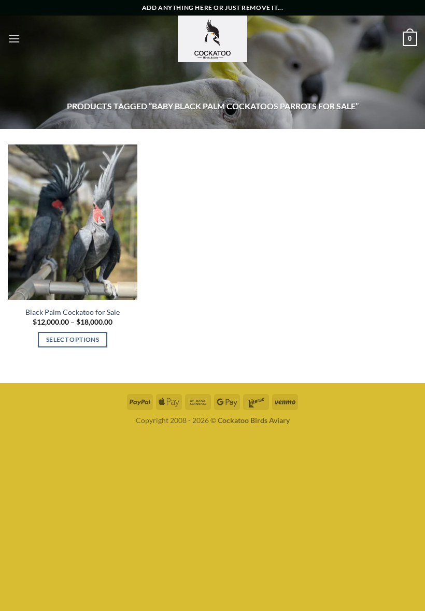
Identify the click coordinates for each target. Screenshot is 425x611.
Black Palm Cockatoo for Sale (72, 312)
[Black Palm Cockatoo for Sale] (72, 222)
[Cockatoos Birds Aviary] (212, 39)
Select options (72, 339)
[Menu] (14, 38)
